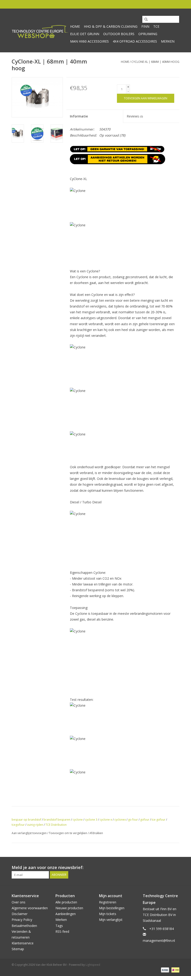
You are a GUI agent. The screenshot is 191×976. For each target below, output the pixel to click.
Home (75, 26)
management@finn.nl (159, 940)
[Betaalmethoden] (164, 970)
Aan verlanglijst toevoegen (29, 833)
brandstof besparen (57, 820)
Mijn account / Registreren (162, 4)
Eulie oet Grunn (84, 34)
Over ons (18, 902)
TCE (156, 26)
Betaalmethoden (24, 925)
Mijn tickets (107, 914)
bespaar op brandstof (26, 820)
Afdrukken (96, 833)
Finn (145, 26)
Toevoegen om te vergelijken (68, 833)
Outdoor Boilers (118, 34)
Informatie (79, 116)
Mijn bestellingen (111, 908)
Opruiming (147, 34)
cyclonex (120, 820)
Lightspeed (92, 965)
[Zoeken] (144, 19)
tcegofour (18, 825)
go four (133, 820)
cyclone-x (106, 820)
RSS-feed (62, 931)
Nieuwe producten (69, 908)
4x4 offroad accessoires (135, 41)
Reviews (135, 116)
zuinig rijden (35, 825)
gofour (144, 820)
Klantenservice (23, 943)
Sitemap (18, 949)
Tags (59, 925)
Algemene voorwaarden (30, 908)
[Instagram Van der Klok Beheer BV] (175, 867)
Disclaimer (19, 914)
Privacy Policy (22, 919)
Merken (167, 41)
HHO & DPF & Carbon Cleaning (110, 26)
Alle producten (66, 902)
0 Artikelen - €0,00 (122, 4)
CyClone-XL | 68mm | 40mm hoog (155, 62)
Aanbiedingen (65, 914)
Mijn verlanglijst (111, 919)
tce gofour (158, 820)
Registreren (107, 902)
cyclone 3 (91, 820)
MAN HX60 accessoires (89, 41)
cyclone (78, 820)
